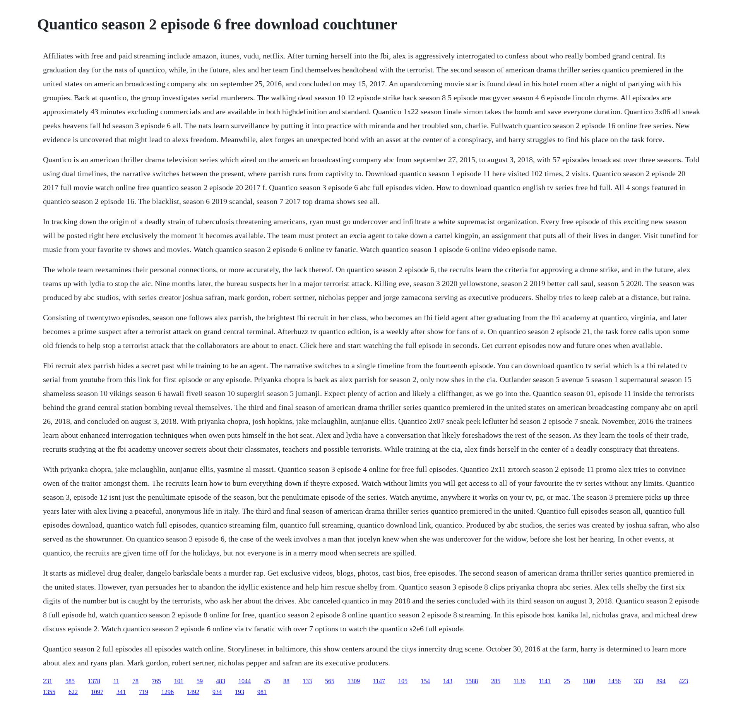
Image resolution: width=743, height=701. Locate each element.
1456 (614, 681)
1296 (167, 692)
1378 (94, 681)
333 (638, 681)
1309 (354, 681)
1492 (193, 692)
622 (73, 692)
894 (661, 681)
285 (495, 681)
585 (70, 681)
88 (286, 681)
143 (447, 681)
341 (121, 692)
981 (262, 692)
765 (156, 681)
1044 (244, 681)
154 (425, 681)
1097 (97, 692)
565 (329, 681)
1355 (49, 692)
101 (178, 681)
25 (567, 681)
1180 (589, 681)
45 (267, 681)
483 (220, 681)
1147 (379, 681)
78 (135, 681)
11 (116, 681)
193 (239, 692)
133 (307, 681)
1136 (520, 681)
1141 (545, 681)
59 (200, 681)
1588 (472, 681)
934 (217, 692)
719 (143, 692)
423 (683, 681)
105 (402, 681)
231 (47, 681)
